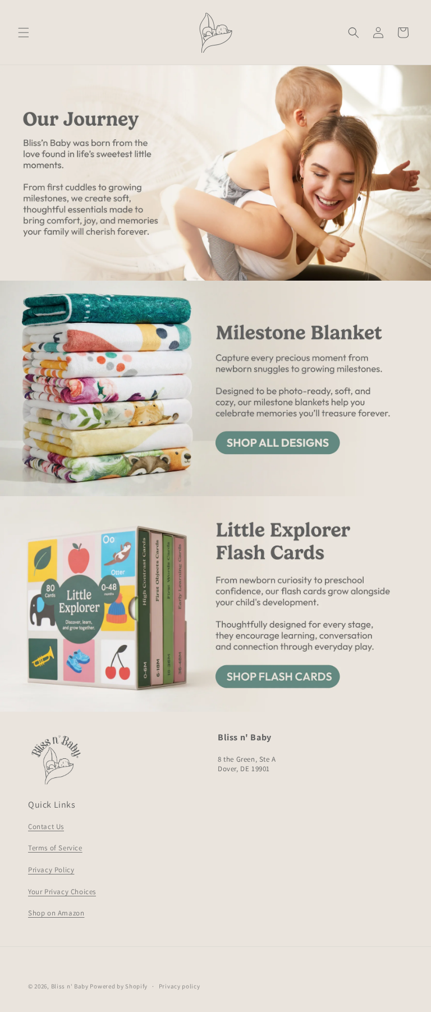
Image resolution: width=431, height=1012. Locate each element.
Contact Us (46, 826)
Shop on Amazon (56, 913)
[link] (215, 388)
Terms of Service (55, 848)
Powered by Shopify (119, 986)
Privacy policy (179, 986)
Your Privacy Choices (62, 891)
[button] (23, 32)
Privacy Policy (51, 869)
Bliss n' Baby (70, 986)
